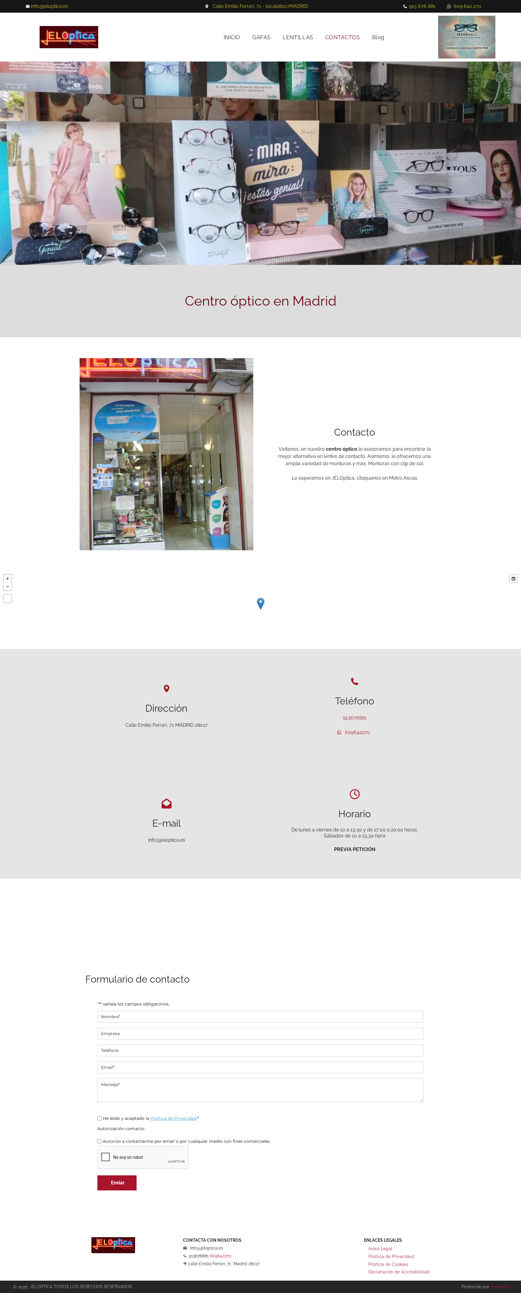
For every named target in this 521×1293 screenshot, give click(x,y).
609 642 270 (467, 6)
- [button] (7, 586)
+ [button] (7, 579)
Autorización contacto (120, 1128)
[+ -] (260, 610)
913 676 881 (422, 6)
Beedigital (500, 1286)
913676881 (355, 718)
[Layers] (513, 579)
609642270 (357, 732)
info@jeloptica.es (49, 6)
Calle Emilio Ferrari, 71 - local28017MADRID (260, 6)
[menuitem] (232, 37)
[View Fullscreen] (7, 598)
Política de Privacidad (173, 1118)
